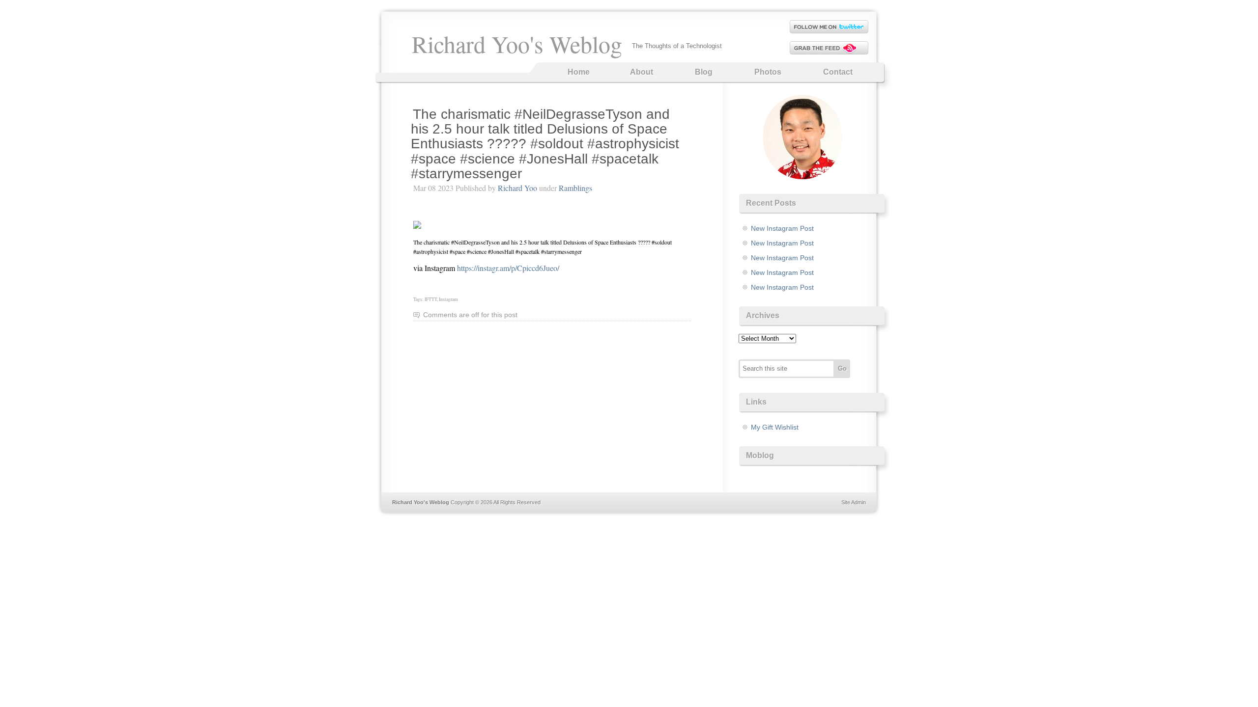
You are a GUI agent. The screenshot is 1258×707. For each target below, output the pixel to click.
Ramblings (575, 188)
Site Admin (853, 502)
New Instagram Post (782, 228)
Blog (704, 72)
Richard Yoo (517, 188)
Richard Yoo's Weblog (517, 43)
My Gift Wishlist (775, 427)
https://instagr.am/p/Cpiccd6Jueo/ (508, 268)
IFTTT (431, 299)
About (641, 72)
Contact (838, 72)
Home (579, 72)
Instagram (448, 299)
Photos (767, 72)
